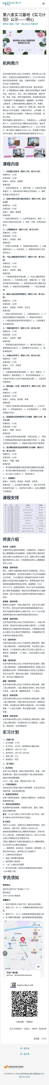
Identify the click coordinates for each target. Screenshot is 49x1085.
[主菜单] (44, 3)
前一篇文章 (24, 1048)
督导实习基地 (8, 24)
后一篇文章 (24, 1054)
